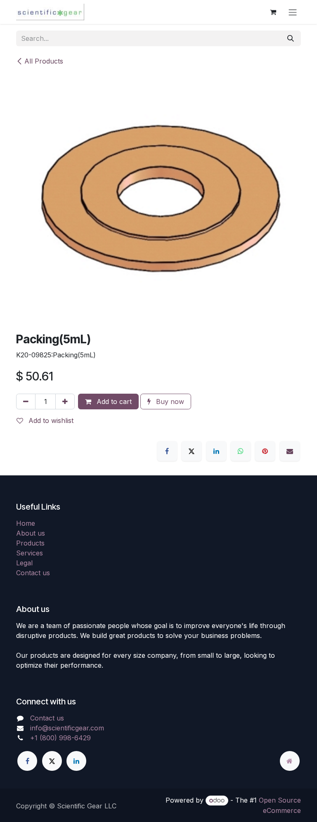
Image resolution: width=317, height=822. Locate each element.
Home (25, 523)
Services (29, 553)
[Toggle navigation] (292, 12)
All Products (43, 61)
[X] (191, 451)
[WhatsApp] (241, 451)
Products (30, 543)
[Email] (290, 451)
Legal (24, 563)
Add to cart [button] (113, 401)
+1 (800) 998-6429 (60, 738)
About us (30, 533)
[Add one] (65, 401)
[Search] (290, 38)
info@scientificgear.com (67, 728)
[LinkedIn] (216, 451)
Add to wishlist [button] (49, 420)
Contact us (33, 573)
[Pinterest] (265, 451)
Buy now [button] (169, 401)
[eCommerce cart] (273, 12)
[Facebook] (167, 451)
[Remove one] (25, 401)
